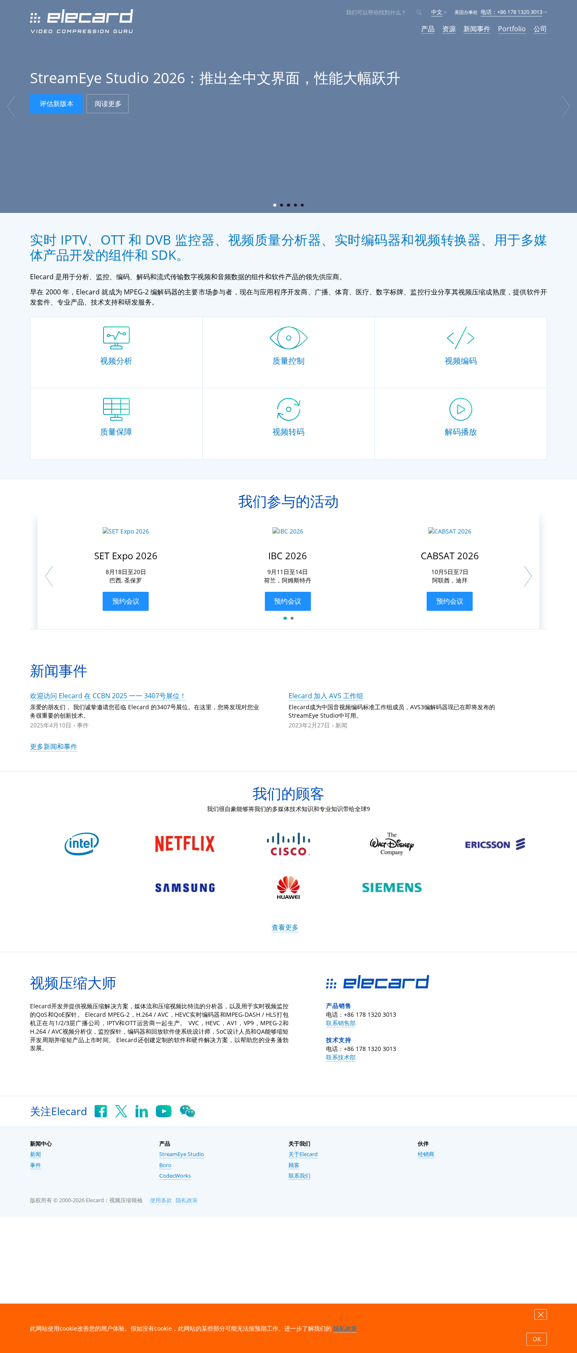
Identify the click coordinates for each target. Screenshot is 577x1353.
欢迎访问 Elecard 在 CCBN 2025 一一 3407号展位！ (108, 695)
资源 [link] (449, 28)
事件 (83, 725)
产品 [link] (428, 28)
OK (537, 1339)
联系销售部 (341, 1023)
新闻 (341, 725)
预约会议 (125, 601)
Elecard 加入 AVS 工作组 (325, 695)
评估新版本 (56, 103)
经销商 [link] (426, 1154)
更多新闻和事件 (53, 746)
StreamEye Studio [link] (181, 1154)
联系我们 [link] (299, 1175)
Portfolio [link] (512, 28)
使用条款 (161, 1200)
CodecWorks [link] (175, 1175)
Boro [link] (165, 1165)
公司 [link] (540, 28)
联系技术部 (341, 1057)
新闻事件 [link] (476, 28)
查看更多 (285, 927)
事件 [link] (35, 1165)
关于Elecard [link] (303, 1154)
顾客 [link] (293, 1165)
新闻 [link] (35, 1154)
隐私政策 (187, 1200)
